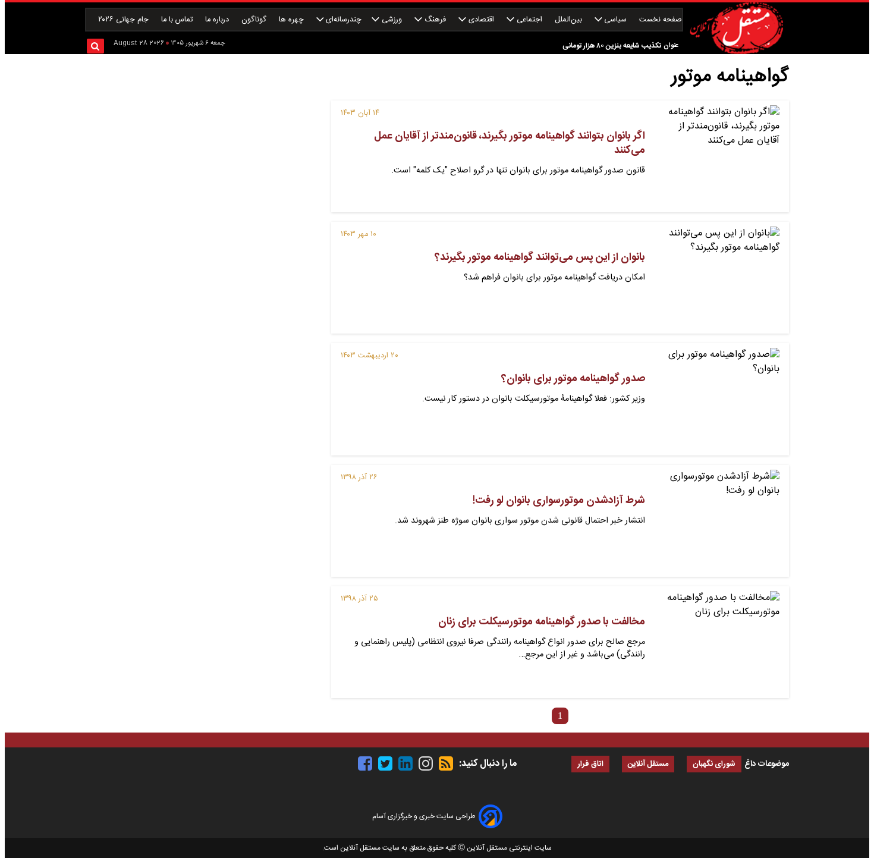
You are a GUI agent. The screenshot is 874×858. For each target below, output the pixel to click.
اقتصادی (481, 20)
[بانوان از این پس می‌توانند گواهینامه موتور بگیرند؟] (717, 278)
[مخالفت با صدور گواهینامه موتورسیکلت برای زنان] (717, 642)
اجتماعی (529, 20)
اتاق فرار (590, 764)
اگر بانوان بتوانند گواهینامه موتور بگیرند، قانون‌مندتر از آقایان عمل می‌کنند (509, 143)
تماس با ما (178, 20)
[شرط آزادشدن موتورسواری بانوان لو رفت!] (717, 521)
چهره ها (292, 20)
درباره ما (218, 20)
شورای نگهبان (714, 764)
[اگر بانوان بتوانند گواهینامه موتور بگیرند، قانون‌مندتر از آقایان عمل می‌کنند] (717, 156)
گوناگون (255, 20)
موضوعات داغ (766, 764)
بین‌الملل (569, 20)
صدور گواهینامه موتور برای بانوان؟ (573, 379)
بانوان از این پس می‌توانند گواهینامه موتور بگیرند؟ (540, 257)
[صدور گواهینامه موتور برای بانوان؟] (717, 399)
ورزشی (391, 20)
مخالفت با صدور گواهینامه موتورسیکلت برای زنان (541, 622)
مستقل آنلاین (648, 764)
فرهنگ (435, 20)
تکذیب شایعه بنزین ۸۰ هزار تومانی (611, 46)
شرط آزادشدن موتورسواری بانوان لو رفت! (559, 501)
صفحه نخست (660, 20)
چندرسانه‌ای (342, 20)
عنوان (671, 45)
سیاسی (615, 20)
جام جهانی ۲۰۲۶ (124, 20)
